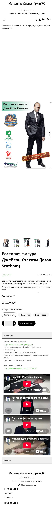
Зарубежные (7, 28)
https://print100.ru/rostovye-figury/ (18, 344)
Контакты (8, 498)
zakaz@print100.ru (27, 10)
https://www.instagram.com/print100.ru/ (20, 368)
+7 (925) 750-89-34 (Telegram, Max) (27, 13)
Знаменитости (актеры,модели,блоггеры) (30, 25)
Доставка (8, 493)
